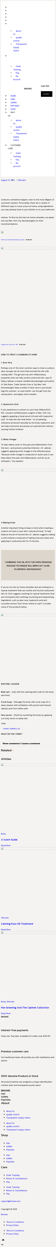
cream (6, 728)
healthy (13, 728)
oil (19, 728)
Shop (10, 20)
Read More (6, 845)
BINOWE (28, 88)
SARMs (10, 14)
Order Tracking (12, 1175)
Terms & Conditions (15, 1221)
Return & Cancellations (16, 1178)
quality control (17, 39)
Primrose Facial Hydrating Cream (12, 240)
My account (16, 78)
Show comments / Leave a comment (21, 743)
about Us (17, 32)
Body (3, 833)
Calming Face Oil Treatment (17, 924)
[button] (10, 86)
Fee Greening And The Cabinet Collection (25, 1007)
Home (10, 7)
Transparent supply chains (18, 1117)
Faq (17, 72)
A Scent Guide (9, 840)
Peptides (11, 17)
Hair (9, 11)
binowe (5, 1016)
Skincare (22, 180)
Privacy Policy (12, 1225)
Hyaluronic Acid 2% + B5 (9, 344)
